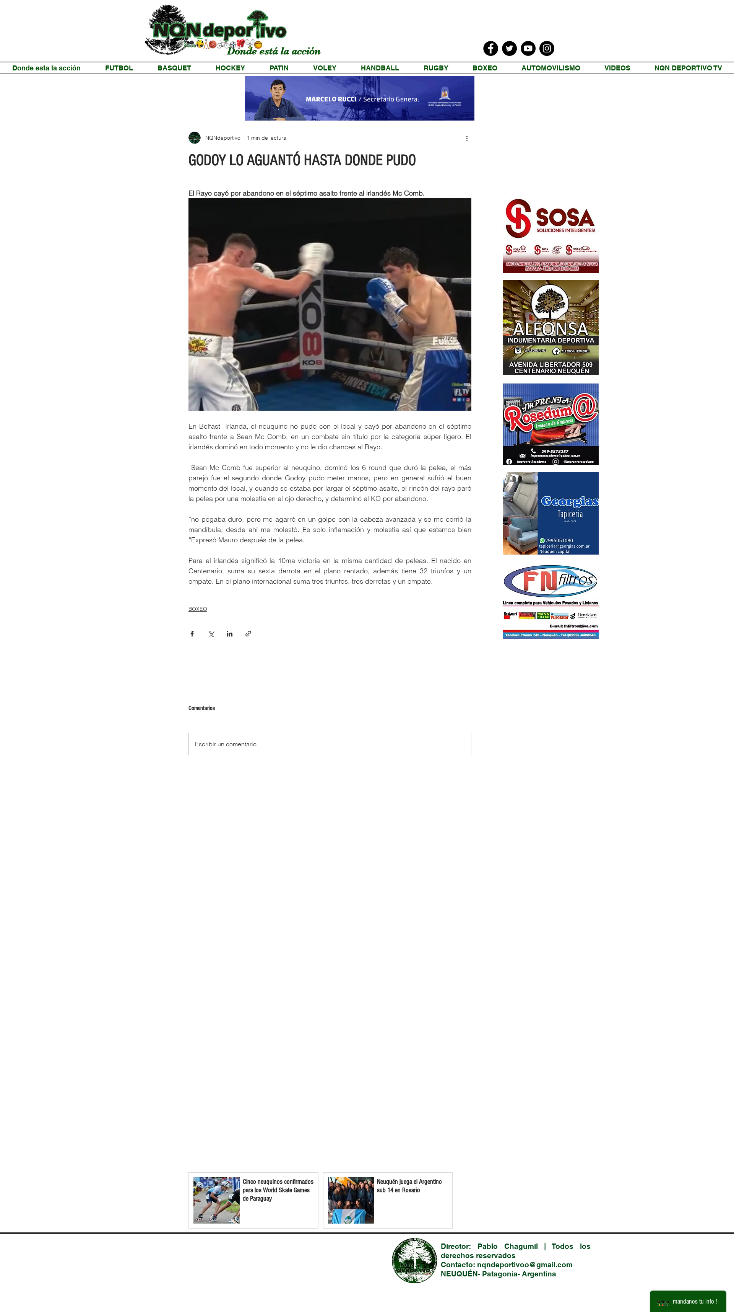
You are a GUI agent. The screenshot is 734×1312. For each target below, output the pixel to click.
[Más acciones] (466, 137)
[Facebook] (490, 48)
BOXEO (197, 608)
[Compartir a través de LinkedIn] (229, 633)
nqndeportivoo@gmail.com (525, 1264)
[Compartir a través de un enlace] (248, 633)
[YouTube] (528, 48)
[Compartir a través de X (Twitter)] (210, 633)
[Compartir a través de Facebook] (192, 633)
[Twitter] (509, 48)
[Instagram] (546, 48)
